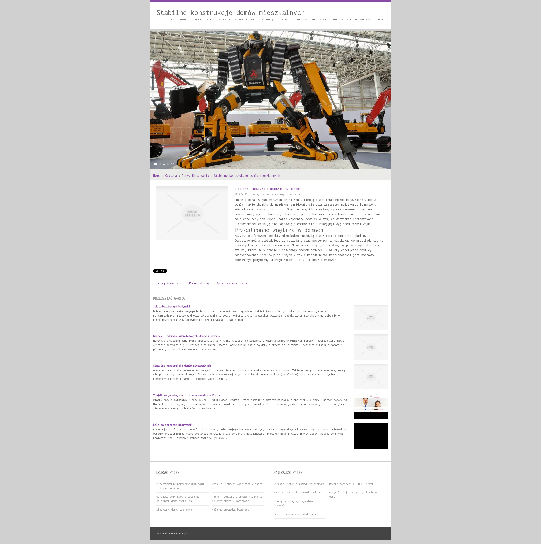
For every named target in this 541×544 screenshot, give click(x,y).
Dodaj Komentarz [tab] (169, 283)
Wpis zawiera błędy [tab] (232, 283)
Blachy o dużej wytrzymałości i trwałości (296, 503)
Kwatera (171, 175)
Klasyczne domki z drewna (174, 509)
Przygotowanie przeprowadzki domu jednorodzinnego (180, 486)
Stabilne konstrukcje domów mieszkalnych (247, 175)
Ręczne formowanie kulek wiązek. (352, 483)
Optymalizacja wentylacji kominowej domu (354, 494)
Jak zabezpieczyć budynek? (171, 306)
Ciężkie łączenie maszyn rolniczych (299, 483)
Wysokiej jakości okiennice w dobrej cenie (238, 486)
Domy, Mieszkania (195, 175)
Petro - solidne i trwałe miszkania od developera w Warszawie (237, 499)
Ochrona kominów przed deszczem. (297, 514)
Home (156, 175)
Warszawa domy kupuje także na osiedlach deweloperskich (177, 499)
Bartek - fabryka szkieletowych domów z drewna (186, 336)
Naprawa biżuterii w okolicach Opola (299, 492)
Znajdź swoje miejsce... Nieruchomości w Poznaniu (188, 395)
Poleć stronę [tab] (199, 283)
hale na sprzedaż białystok (172, 424)
